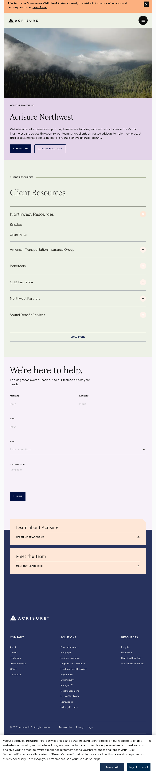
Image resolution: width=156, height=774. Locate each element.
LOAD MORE (78, 337)
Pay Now (16, 224)
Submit (17, 496)
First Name (14, 396)
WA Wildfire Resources (132, 663)
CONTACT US (20, 148)
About (13, 647)
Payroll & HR (66, 674)
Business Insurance (70, 658)
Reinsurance (66, 702)
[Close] (150, 741)
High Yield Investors (131, 658)
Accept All (112, 767)
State (12, 441)
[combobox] (75, 449)
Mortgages (65, 652)
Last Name (83, 396)
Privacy (80, 727)
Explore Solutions (50, 148)
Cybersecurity (67, 680)
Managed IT (66, 685)
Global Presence (18, 663)
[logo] (24, 20)
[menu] (143, 20)
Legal (90, 727)
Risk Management (69, 691)
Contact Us (15, 674)
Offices (13, 669)
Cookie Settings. (89, 759)
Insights (125, 647)
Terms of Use (65, 727)
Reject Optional (138, 767)
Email (12, 418)
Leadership (15, 658)
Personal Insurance (69, 647)
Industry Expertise (69, 707)
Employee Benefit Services (73, 669)
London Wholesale (69, 696)
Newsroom (126, 652)
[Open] (143, 449)
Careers (14, 652)
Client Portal (18, 234)
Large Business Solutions (72, 663)
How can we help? (17, 464)
